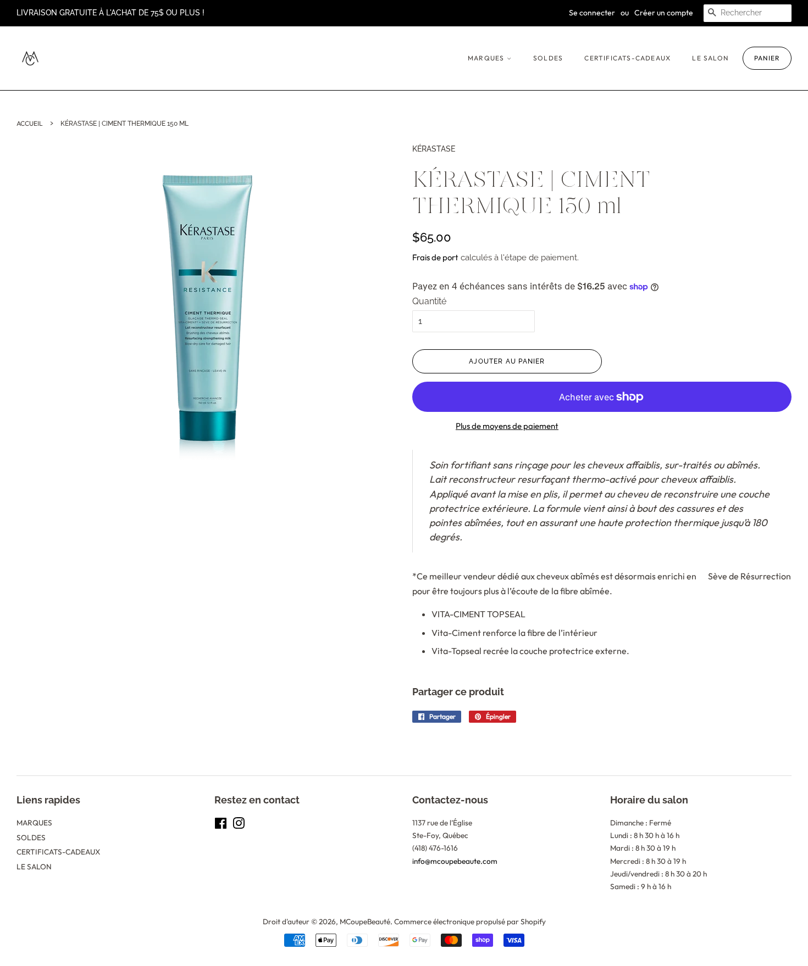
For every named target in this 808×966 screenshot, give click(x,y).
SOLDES (548, 58)
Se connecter (592, 13)
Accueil (29, 123)
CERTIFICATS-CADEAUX (627, 58)
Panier (767, 58)
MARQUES (487, 58)
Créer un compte (663, 13)
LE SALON (710, 58)
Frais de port (435, 257)
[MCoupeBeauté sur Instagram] (239, 825)
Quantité (429, 301)
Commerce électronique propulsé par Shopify (470, 921)
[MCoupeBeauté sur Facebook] (220, 825)
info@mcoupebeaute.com (454, 861)
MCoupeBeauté (365, 921)
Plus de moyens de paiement (507, 426)
